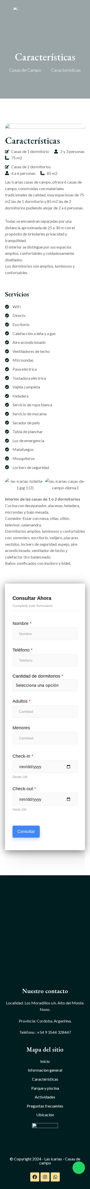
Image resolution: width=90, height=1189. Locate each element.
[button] (11, 484)
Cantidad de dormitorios (37, 676)
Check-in (22, 756)
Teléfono (22, 650)
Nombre (22, 623)
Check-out (24, 788)
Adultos (21, 701)
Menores (21, 727)
